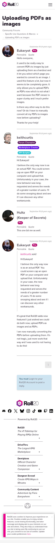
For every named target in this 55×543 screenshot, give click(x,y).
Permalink (22, 54)
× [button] (52, 517)
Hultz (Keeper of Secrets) (31, 215)
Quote (31, 54)
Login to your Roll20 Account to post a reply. (31, 382)
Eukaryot (24, 50)
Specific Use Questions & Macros (20, 34)
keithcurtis (25, 137)
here (29, 534)
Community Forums (11, 30)
